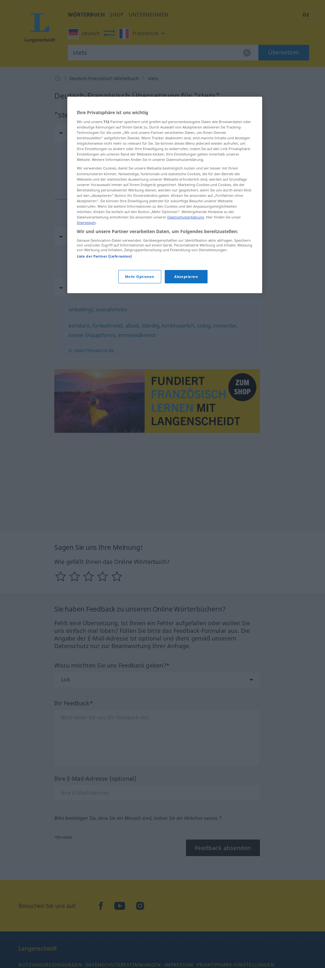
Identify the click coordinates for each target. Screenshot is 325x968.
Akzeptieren (186, 276)
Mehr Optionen (139, 276)
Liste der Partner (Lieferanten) (104, 256)
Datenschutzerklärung (185, 217)
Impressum (86, 222)
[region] (164, 195)
